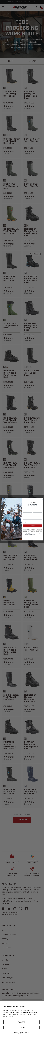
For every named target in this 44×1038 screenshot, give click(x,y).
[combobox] (32, 518)
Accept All (21, 1022)
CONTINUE (32, 526)
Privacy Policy (8, 1016)
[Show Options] (40, 518)
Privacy (38, 530)
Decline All (21, 1027)
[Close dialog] (42, 499)
